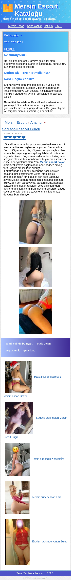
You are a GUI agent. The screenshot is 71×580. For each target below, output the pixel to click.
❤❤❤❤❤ (14, 137)
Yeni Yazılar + (13, 42)
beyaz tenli (12, 350)
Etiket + (9, 49)
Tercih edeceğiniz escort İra (48, 459)
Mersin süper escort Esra (46, 497)
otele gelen (44, 343)
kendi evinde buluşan (18, 343)
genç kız (28, 350)
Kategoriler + (13, 35)
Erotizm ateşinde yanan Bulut (49, 541)
